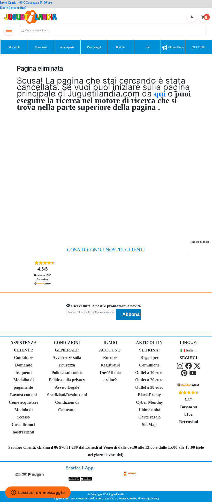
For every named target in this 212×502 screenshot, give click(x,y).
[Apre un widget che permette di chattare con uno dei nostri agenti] (38, 492)
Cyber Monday (149, 402)
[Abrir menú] (9, 30)
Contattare (23, 357)
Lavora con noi (23, 395)
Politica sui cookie (66, 372)
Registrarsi (110, 365)
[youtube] (192, 372)
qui (161, 93)
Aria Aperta (67, 47)
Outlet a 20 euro (149, 380)
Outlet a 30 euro (149, 387)
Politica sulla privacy (67, 380)
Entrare (110, 357)
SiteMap (149, 424)
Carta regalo (149, 417)
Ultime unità (175, 47)
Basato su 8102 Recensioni (42, 273)
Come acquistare (23, 402)
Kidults (120, 47)
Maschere (41, 47)
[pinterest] (184, 372)
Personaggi (94, 47)
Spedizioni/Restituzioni (67, 395)
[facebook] (189, 365)
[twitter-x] (197, 365)
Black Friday (149, 395)
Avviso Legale (67, 387)
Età (147, 47)
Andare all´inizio (200, 241)
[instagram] (180, 365)
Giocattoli (14, 47)
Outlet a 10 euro (149, 372)
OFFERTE (198, 47)
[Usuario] (192, 17)
